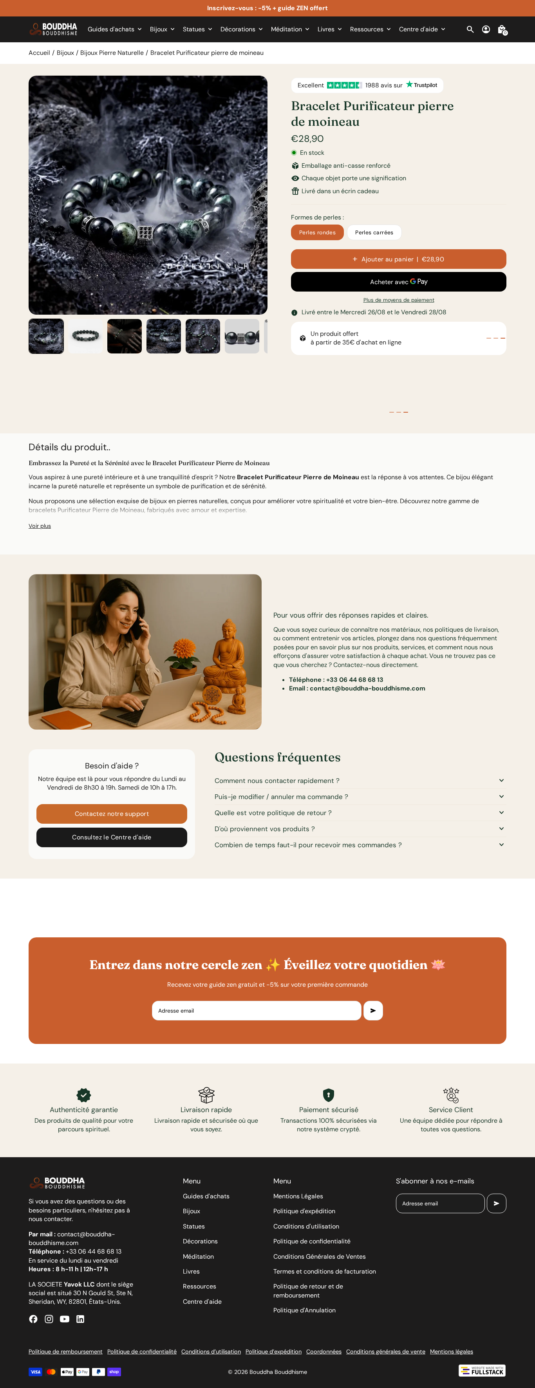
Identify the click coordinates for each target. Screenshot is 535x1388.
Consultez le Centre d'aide (111, 837)
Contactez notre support (112, 814)
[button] (46, 336)
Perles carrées (374, 232)
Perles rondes (317, 232)
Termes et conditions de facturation (324, 1271)
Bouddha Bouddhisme (278, 1371)
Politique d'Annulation (304, 1310)
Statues (194, 1226)
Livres (191, 1271)
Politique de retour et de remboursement (308, 1290)
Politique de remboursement (66, 1351)
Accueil (39, 53)
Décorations (200, 1241)
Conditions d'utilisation (306, 1226)
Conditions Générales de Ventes (319, 1256)
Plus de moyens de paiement (398, 300)
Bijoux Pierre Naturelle (112, 53)
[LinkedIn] (80, 1319)
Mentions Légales (298, 1196)
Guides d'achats (206, 1196)
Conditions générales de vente (385, 1351)
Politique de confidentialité (312, 1241)
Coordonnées (324, 1351)
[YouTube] (64, 1319)
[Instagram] (49, 1319)
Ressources (199, 1286)
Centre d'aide (202, 1301)
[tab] (488, 338)
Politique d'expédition (304, 1211)
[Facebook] (33, 1319)
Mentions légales (451, 1351)
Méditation (198, 1256)
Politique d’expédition (274, 1351)
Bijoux (65, 53)
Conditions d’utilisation (211, 1351)
